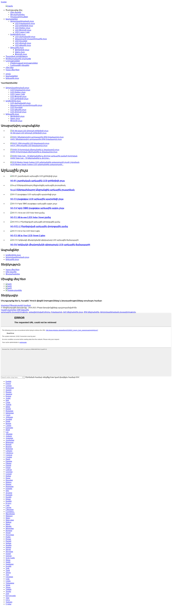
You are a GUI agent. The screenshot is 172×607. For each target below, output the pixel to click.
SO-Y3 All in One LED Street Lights (27, 235)
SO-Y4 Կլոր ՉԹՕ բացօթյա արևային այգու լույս (37, 208)
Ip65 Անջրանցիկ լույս (73, 312)
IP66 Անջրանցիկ (91, 312)
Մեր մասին (15, 12)
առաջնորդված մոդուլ (39, 312)
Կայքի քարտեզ (8, 310)
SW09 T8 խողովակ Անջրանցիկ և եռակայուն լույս (33, 152)
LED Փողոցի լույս (23, 30)
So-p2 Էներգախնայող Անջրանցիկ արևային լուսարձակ (42, 190)
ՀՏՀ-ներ (10, 67)
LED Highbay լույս (22, 28)
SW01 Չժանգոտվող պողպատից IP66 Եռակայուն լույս (36, 139)
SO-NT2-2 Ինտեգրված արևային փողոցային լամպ (39, 226)
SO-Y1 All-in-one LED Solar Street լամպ (30, 217)
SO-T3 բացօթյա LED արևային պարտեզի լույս (36, 199)
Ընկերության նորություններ (24, 63)
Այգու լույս (20, 52)
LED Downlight (21, 41)
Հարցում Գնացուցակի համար (16, 305)
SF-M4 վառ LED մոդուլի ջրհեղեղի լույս (28, 133)
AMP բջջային (22, 310)
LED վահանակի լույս (25, 37)
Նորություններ (13, 61)
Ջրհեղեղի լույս (22, 50)
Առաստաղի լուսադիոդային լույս (31, 39)
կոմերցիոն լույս (17, 34)
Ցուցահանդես (17, 15)
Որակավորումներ (19, 17)
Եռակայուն (56, 312)
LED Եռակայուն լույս (25, 23)
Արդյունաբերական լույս (22, 21)
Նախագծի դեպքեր (19, 65)
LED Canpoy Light (22, 32)
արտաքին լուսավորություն (14, 312)
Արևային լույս (17, 48)
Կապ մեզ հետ (12, 70)
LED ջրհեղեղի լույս (24, 26)
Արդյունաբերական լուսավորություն (118, 312)
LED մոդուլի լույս (23, 43)
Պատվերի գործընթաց (17, 56)
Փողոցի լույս (21, 54)
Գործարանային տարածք (18, 59)
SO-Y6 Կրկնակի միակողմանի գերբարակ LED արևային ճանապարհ (50, 244)
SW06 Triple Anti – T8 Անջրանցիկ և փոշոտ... (30, 158)
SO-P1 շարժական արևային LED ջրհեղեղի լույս (37, 180)
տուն (8, 74)
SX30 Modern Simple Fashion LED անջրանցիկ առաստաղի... (36, 164)
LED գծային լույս (23, 45)
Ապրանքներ (12, 19)
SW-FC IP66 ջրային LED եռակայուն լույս (28, 146)
